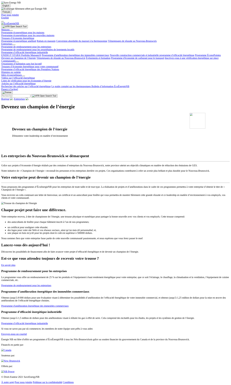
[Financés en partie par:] (6, 350)
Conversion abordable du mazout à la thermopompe (81, 41)
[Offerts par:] (7, 371)
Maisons (5, 29)
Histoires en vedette (11, 72)
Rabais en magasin (46, 41)
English (6, 6)
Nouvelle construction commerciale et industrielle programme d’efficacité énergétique (152, 55)
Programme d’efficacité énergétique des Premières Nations (30, 69)
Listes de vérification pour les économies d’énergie (26, 80)
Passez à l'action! (9, 89)
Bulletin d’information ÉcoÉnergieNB (110, 86)
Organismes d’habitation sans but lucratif (21, 63)
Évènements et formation (98, 58)
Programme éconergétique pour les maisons (22, 32)
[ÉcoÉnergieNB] (10, 23)
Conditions (68, 382)
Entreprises (7, 44)
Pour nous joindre (10, 15)
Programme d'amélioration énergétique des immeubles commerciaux (75, 55)
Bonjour (5, 99)
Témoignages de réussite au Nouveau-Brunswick (132, 41)
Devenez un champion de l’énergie (18, 58)
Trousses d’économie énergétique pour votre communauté (29, 66)
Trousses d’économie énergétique (17, 38)
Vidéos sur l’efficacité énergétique (18, 78)
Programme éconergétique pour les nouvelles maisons (27, 35)
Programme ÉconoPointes (208, 55)
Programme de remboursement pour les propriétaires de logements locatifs (37, 49)
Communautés (8, 61)
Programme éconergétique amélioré (18, 41)
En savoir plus (8, 265)
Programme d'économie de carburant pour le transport (137, 58)
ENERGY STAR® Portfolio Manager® (21, 55)
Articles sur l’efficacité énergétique (18, 83)
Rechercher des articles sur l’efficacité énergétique (26, 86)
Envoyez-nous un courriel (14, 334)
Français (6, 12)
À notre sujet (7, 382)
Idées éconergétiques (11, 75)
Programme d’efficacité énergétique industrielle (24, 52)
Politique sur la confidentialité (47, 382)
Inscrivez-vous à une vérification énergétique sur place (192, 58)
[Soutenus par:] (10, 360)
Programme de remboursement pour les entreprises (26, 46)
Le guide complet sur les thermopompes (71, 86)
